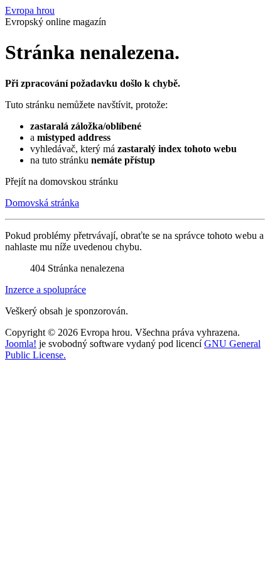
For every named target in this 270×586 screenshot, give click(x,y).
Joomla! (20, 343)
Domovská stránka (42, 202)
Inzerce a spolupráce (45, 289)
